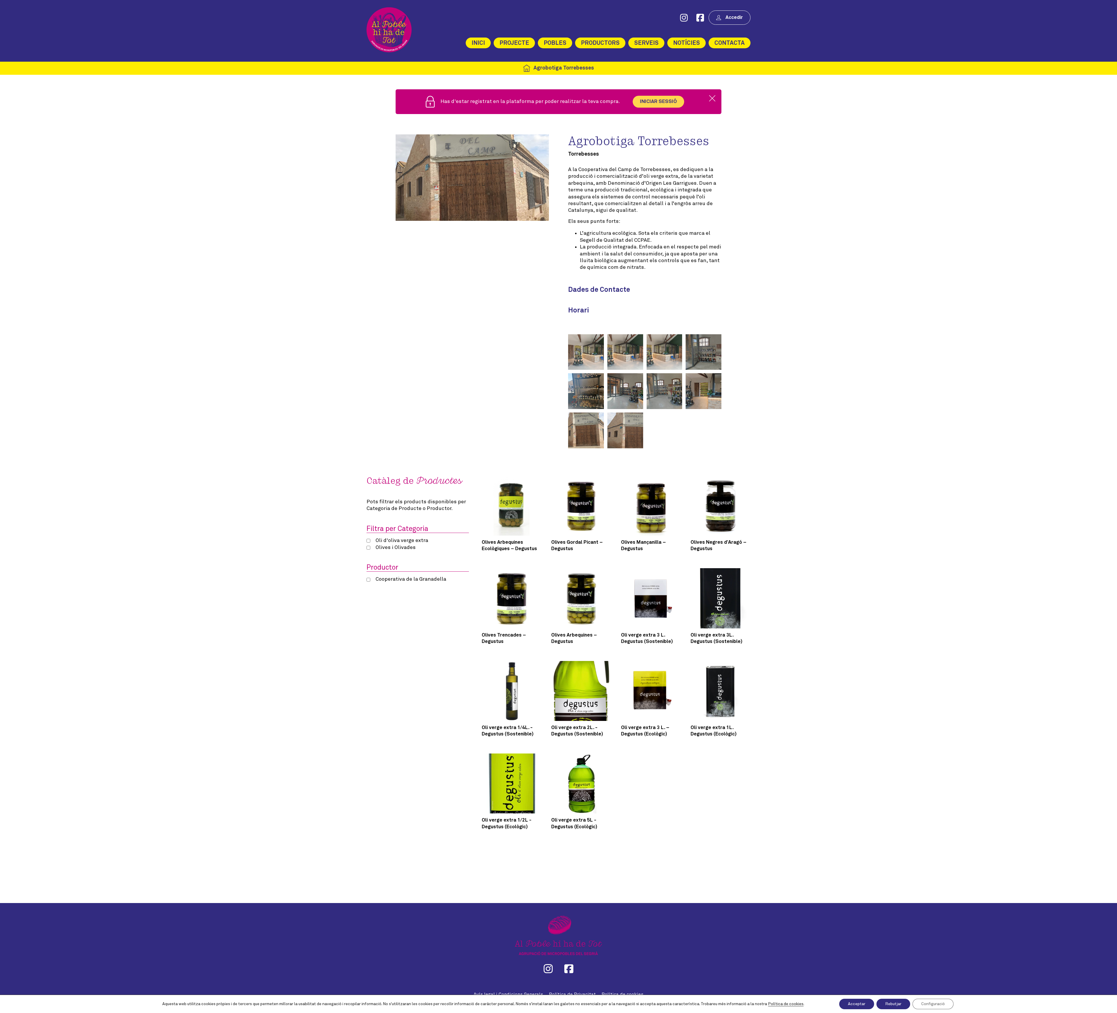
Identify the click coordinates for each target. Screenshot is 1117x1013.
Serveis (646, 43)
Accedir (734, 17)
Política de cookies (785, 1004)
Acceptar (856, 1004)
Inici (478, 43)
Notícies (686, 43)
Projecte (514, 43)
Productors (600, 43)
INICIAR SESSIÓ (658, 101)
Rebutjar (893, 1004)
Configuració (933, 1004)
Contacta (729, 43)
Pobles (555, 43)
